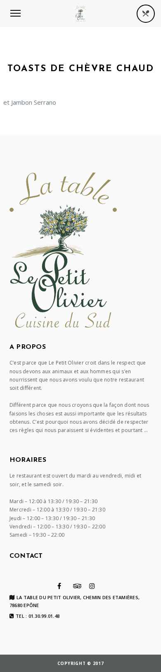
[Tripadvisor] (77, 586)
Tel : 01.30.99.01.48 (37, 616)
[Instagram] (92, 586)
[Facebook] (59, 586)
